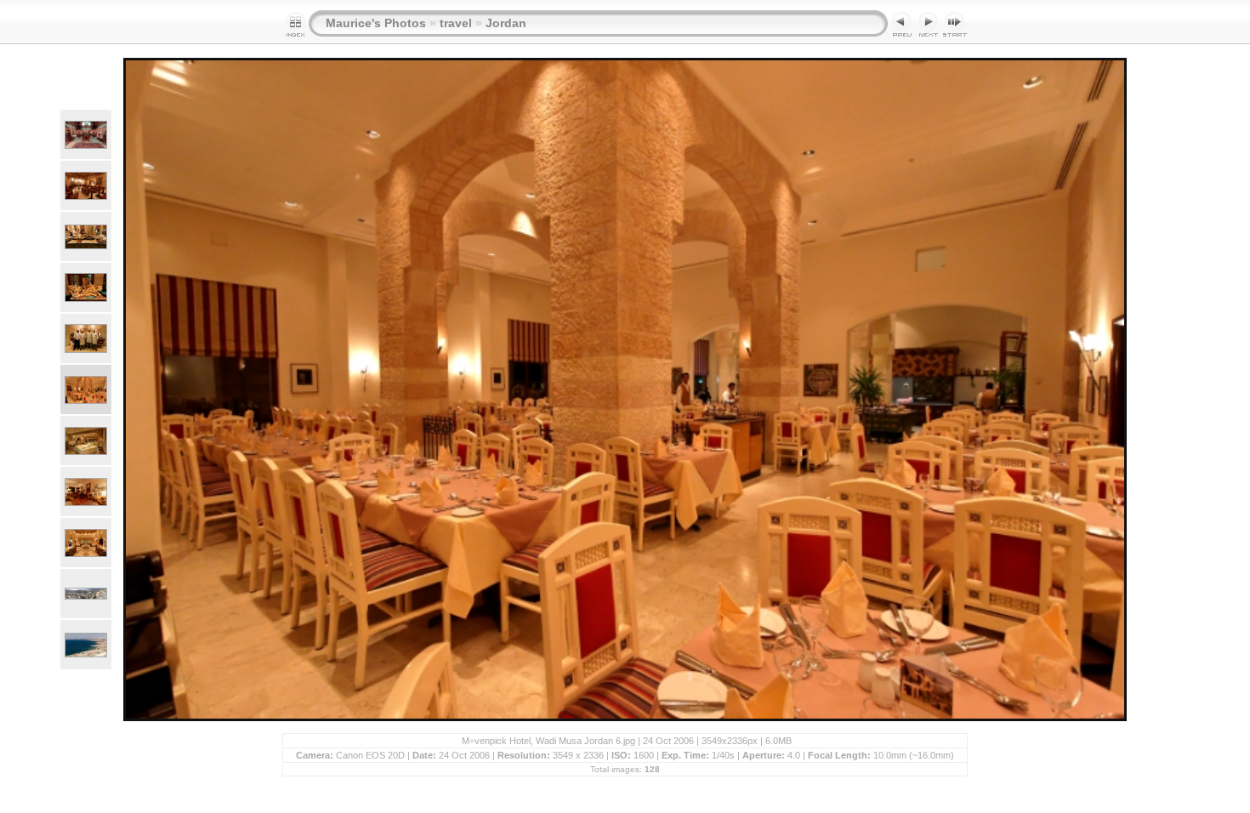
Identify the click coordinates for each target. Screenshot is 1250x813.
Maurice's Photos (376, 23)
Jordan (506, 23)
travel (456, 23)
